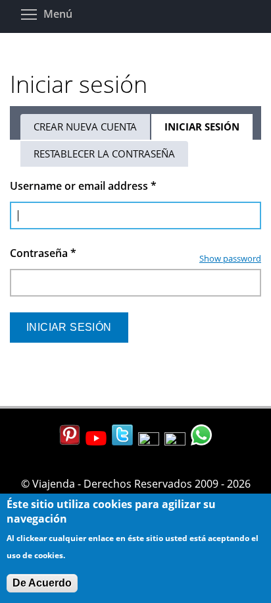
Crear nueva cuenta (85, 126)
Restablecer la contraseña (104, 153)
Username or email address (83, 186)
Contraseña (43, 253)
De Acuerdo (42, 583)
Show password (230, 258)
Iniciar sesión (209, 130)
